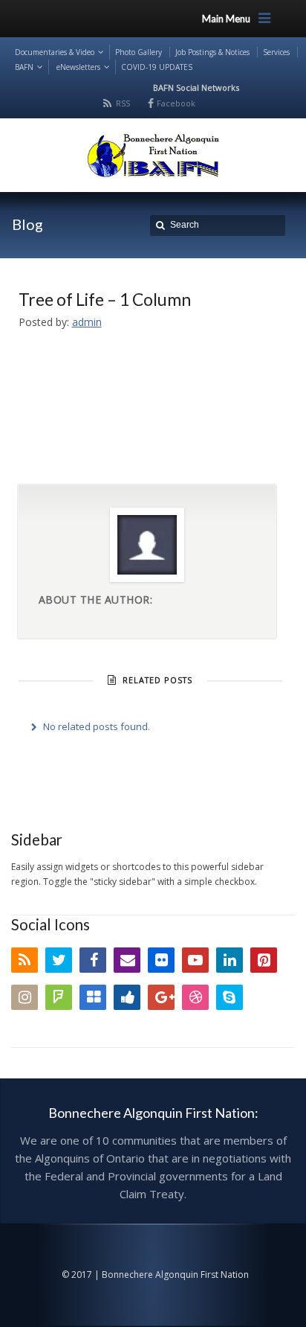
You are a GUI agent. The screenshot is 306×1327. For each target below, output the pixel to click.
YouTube (195, 960)
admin (87, 322)
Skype (229, 997)
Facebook (176, 103)
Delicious (92, 997)
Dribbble (195, 997)
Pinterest (263, 960)
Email (127, 960)
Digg (127, 997)
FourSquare (58, 997)
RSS (123, 103)
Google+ (161, 997)
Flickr (161, 960)
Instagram (24, 997)
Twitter (58, 960)
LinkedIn (229, 960)
